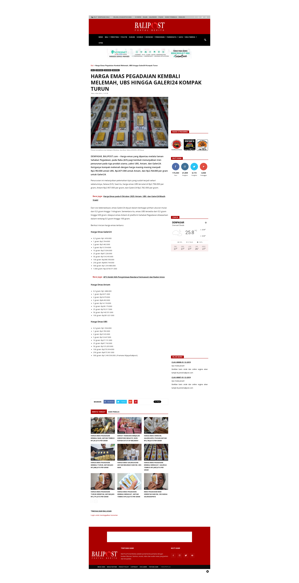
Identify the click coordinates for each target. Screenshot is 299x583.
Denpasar (99, 70)
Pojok (160, 17)
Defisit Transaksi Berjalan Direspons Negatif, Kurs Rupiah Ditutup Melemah (128, 438)
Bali (106, 37)
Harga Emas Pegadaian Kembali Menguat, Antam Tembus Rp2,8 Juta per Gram (128, 494)
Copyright (134, 567)
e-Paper (138, 17)
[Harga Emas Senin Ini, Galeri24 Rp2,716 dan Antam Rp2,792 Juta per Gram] (156, 425)
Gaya (181, 37)
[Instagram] (198, 17)
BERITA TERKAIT (98, 412)
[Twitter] (202, 17)
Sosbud (140, 37)
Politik (124, 37)
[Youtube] (206, 17)
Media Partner (112, 567)
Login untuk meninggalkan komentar (104, 515)
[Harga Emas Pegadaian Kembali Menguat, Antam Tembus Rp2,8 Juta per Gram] (129, 481)
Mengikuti (185, 164)
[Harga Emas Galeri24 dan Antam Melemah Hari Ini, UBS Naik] (129, 452)
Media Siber (101, 567)
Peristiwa (115, 37)
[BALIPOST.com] (149, 26)
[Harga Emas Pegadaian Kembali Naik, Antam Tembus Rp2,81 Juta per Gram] (103, 425)
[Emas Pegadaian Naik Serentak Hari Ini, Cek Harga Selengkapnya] (156, 481)
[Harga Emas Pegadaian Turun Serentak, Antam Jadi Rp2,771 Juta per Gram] (103, 481)
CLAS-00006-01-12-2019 (181, 385)
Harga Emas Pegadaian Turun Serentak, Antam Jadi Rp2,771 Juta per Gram (102, 494)
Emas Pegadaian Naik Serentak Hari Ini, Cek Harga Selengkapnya (155, 494)
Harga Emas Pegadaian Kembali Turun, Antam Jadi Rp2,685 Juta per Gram (102, 464)
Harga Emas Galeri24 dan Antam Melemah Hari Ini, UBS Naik (129, 464)
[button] (205, 40)
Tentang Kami (153, 567)
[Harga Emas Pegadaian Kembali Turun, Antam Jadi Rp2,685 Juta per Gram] (103, 452)
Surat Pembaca (171, 17)
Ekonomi (149, 37)
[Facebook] (194, 17)
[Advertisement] (149, 7)
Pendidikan (160, 37)
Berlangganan (204, 164)
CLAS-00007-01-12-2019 (181, 370)
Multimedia (190, 37)
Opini (101, 43)
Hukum (132, 37)
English (182, 17)
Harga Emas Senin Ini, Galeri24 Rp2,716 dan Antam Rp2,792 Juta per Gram (155, 438)
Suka (175, 164)
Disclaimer (143, 567)
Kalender (153, 17)
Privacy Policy (124, 567)
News (101, 37)
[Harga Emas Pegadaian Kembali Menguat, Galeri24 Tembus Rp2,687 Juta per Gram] (156, 452)
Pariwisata (171, 37)
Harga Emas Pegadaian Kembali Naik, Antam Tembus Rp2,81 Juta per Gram (103, 438)
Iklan (145, 17)
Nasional (116, 70)
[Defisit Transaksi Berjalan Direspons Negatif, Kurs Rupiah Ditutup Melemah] (129, 425)
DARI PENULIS (113, 412)
